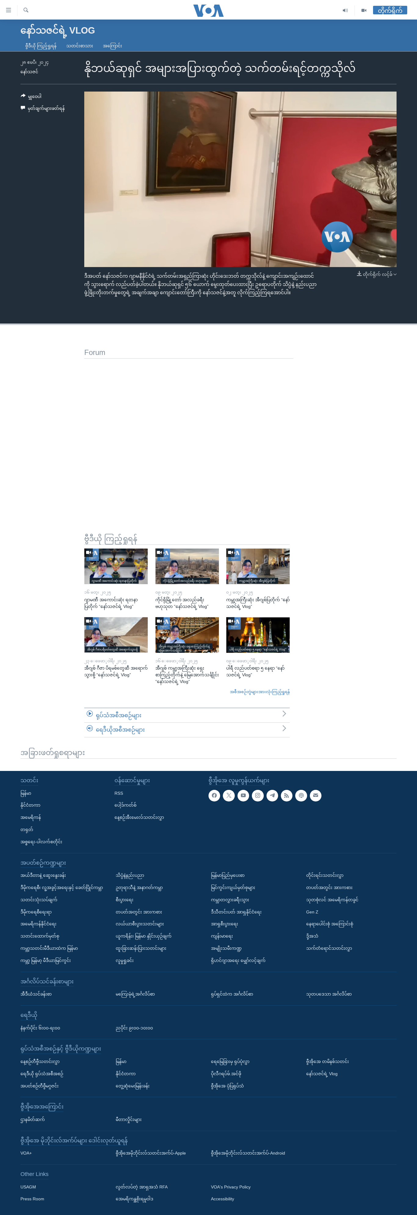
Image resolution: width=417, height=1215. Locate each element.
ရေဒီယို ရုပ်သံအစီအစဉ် (41, 1073)
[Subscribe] (315, 795)
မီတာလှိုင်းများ (129, 1119)
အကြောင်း (112, 45)
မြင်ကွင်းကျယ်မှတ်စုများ (233, 887)
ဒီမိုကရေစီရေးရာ (36, 911)
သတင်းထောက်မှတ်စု (39, 936)
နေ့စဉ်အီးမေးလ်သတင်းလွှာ (139, 817)
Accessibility (222, 1198)
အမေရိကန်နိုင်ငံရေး (38, 923)
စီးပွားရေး (124, 899)
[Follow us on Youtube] (243, 795)
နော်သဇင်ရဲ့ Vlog (322, 1073)
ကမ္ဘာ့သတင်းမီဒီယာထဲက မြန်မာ (49, 948)
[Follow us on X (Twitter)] (228, 795)
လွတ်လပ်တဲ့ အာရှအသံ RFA (142, 1186)
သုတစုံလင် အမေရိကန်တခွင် (332, 899)
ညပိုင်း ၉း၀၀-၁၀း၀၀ (134, 1027)
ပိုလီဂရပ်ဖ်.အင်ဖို (226, 1073)
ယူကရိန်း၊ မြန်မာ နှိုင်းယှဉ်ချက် (144, 936)
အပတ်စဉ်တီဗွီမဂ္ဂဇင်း (39, 1085)
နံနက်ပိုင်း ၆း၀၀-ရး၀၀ (40, 1027)
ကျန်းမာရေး (222, 936)
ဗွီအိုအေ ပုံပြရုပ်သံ (227, 1085)
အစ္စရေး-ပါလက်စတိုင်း (41, 841)
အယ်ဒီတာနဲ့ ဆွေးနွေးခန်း (43, 875)
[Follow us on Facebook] (214, 795)
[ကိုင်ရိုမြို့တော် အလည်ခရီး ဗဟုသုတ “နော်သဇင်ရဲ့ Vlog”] (187, 566)
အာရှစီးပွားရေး (224, 923)
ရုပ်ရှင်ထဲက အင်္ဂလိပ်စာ (232, 994)
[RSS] (286, 795)
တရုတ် (26, 829)
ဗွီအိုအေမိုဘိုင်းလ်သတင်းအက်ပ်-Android (248, 1153)
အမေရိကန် (30, 817)
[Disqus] (188, 435)
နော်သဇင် (29, 71)
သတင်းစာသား (79, 45)
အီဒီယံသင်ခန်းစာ (36, 994)
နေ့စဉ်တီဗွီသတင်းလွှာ (40, 1061)
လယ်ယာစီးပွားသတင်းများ (140, 923)
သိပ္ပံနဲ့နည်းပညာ (130, 875)
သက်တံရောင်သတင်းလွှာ (329, 948)
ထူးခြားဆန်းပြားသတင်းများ (141, 948)
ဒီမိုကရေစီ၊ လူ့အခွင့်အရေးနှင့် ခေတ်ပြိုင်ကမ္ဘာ (61, 887)
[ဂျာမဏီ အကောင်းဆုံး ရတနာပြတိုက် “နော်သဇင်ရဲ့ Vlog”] (116, 566)
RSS (118, 792)
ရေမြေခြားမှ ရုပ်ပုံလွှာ (230, 1061)
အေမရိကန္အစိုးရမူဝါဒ (134, 1198)
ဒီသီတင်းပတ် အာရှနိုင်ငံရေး (236, 911)
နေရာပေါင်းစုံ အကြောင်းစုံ (329, 923)
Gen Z (312, 911)
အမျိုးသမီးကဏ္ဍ (226, 948)
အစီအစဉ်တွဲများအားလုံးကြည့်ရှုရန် (260, 691)
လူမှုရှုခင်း (125, 960)
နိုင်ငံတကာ (30, 805)
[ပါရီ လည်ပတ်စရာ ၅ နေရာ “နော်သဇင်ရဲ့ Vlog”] (258, 635)
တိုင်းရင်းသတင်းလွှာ (324, 875)
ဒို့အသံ (312, 936)
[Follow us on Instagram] (257, 795)
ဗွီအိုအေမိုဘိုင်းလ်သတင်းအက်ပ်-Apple (151, 1153)
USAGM (28, 1186)
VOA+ (26, 1153)
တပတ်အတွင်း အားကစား (139, 911)
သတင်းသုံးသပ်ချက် (38, 899)
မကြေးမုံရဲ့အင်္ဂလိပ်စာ (135, 994)
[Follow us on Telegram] (272, 795)
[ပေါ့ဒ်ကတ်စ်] (301, 795)
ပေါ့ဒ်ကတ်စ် (125, 805)
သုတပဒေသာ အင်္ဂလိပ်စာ (329, 994)
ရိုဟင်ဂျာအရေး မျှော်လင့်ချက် (238, 960)
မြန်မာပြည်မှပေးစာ (228, 875)
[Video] (364, 10)
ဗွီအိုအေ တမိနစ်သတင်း (327, 1061)
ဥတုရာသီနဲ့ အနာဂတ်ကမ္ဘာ (139, 887)
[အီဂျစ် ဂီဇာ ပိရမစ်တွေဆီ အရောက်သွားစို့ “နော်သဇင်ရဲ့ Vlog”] (116, 635)
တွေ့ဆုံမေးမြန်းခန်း (133, 1085)
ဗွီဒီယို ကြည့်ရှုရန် (40, 45)
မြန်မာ (25, 792)
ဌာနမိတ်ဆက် (32, 1119)
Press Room (32, 1198)
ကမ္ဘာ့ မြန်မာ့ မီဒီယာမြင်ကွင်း (45, 960)
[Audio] (345, 10)
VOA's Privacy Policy (231, 1186)
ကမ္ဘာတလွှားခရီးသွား (230, 899)
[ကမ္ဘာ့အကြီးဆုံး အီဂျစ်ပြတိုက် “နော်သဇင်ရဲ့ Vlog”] (258, 566)
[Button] (31, 98)
